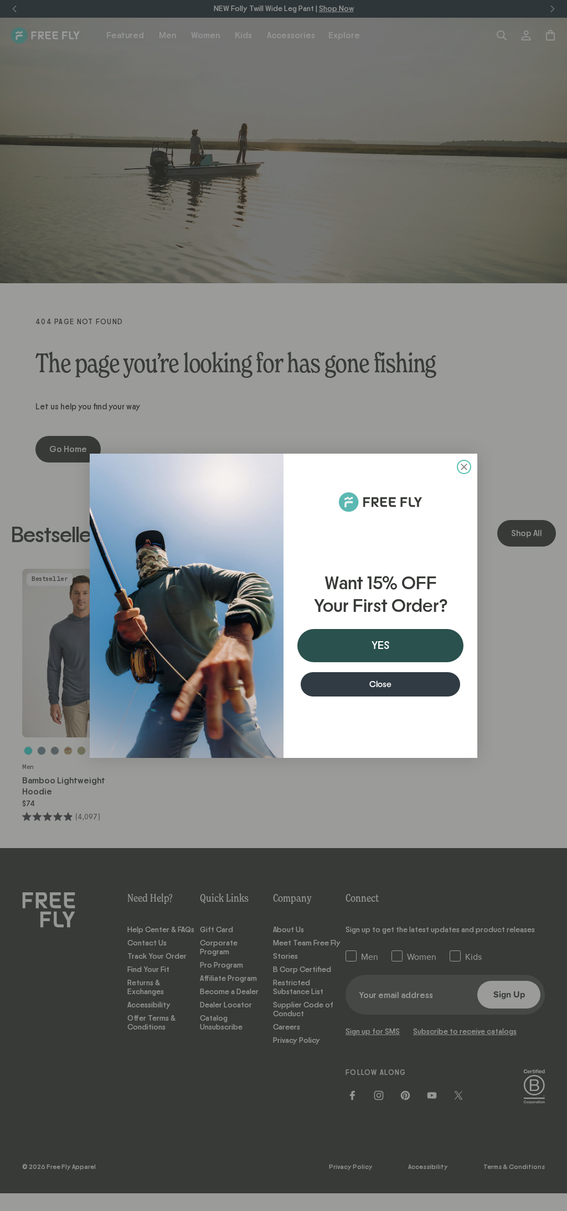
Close (380, 684)
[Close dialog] (464, 467)
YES (380, 645)
